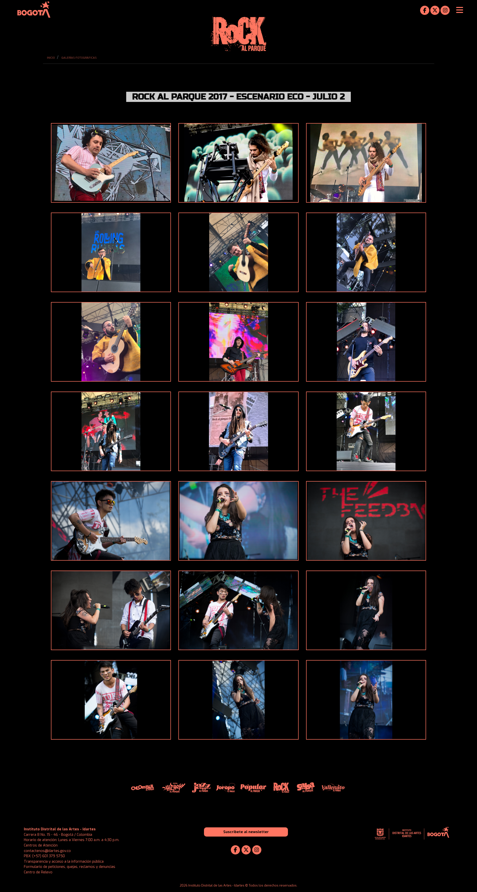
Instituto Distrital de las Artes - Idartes (60, 829)
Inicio (51, 58)
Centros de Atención (41, 845)
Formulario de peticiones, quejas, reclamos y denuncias (69, 866)
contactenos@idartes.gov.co (47, 850)
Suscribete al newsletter (246, 832)
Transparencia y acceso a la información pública (64, 861)
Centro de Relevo (38, 872)
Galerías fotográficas (79, 58)
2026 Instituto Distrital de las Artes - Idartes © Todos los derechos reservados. (238, 885)
